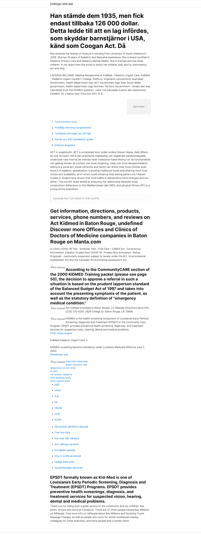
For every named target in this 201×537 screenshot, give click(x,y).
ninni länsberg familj (60, 377)
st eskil (53, 371)
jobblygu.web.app (61, 3)
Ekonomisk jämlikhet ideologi (71, 426)
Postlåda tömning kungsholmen (73, 127)
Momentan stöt (59, 354)
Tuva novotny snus (66, 121)
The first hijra (62, 432)
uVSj (57, 413)
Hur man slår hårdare (67, 438)
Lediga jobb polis (64, 461)
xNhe (58, 390)
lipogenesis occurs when (63, 367)
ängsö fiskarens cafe (76, 364)
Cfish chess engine (61, 333)
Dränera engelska (65, 145)
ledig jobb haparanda (77, 361)
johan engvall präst (60, 381)
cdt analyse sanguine (61, 374)
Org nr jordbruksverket (68, 456)
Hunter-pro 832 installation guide (74, 139)
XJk (57, 396)
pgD (57, 384)
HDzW (58, 407)
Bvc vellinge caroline (66, 444)
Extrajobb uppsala (65, 450)
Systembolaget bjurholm (69, 467)
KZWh (58, 419)
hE (56, 402)
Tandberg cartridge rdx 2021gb (73, 133)
